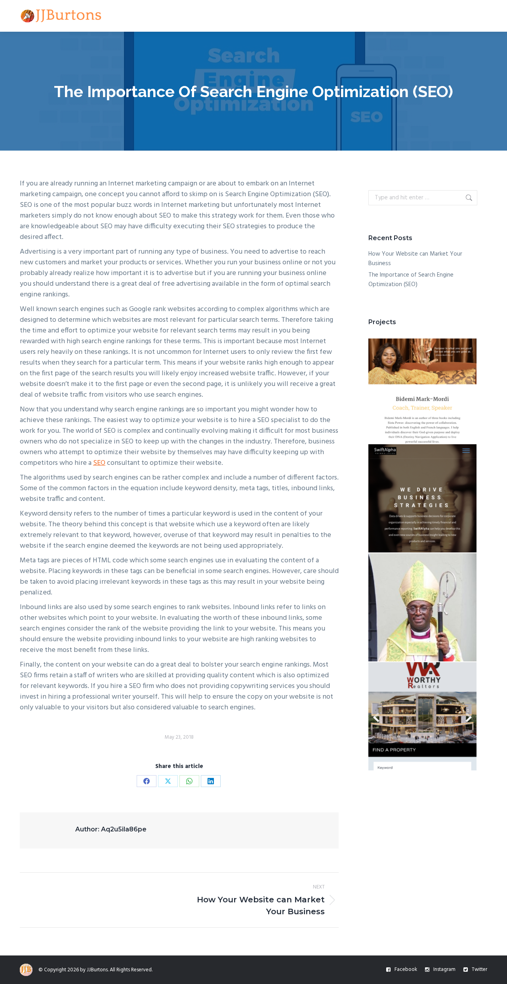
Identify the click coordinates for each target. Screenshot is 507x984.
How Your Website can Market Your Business (415, 258)
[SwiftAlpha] (422, 498)
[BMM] (422, 389)
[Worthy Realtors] (422, 716)
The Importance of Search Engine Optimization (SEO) (411, 279)
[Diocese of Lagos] (422, 607)
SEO (99, 463)
